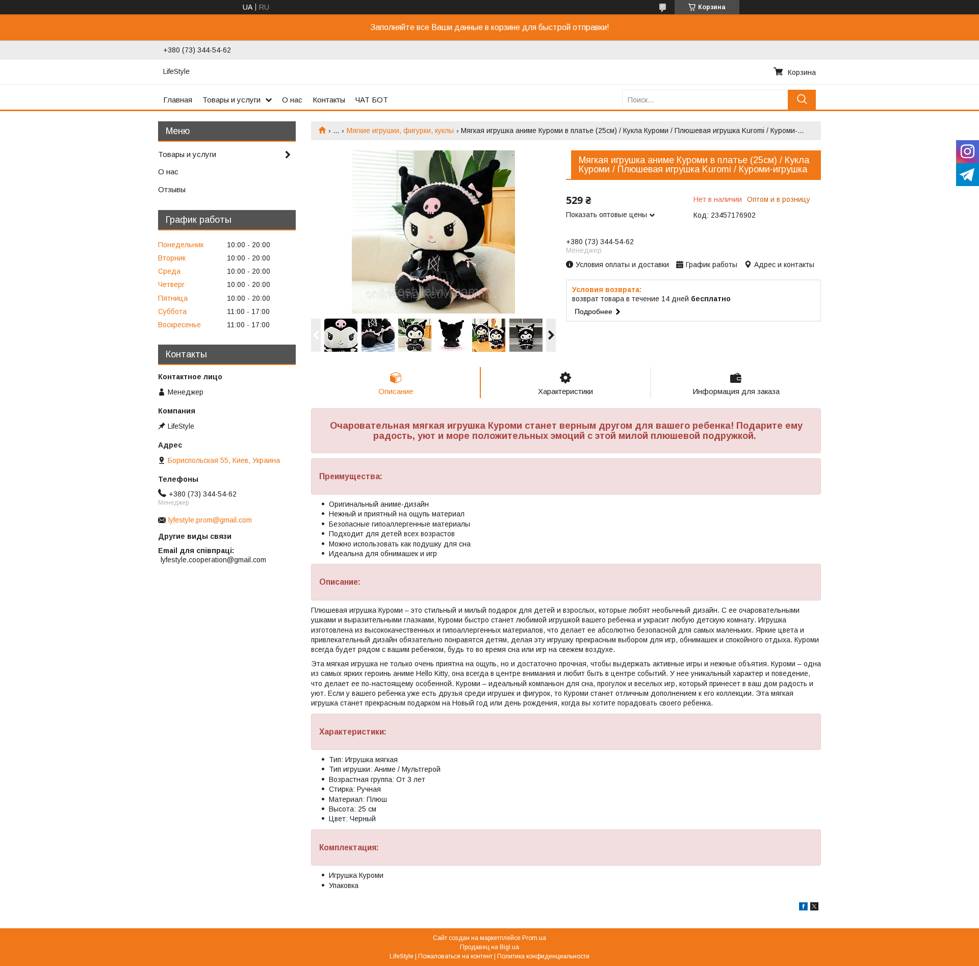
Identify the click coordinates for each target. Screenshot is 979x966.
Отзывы (172, 189)
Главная (177, 99)
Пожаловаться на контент (455, 956)
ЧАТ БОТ (371, 99)
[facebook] (803, 908)
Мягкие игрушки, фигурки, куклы (400, 130)
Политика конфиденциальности (543, 956)
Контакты (329, 99)
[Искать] (802, 100)
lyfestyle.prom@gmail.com (210, 520)
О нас (292, 99)
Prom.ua (534, 938)
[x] (814, 908)
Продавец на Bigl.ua (489, 947)
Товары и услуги (231, 99)
